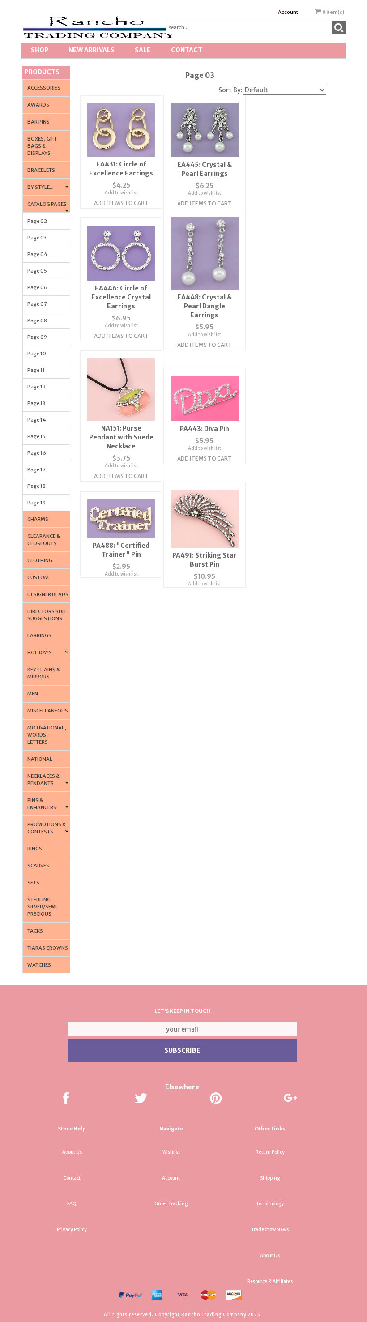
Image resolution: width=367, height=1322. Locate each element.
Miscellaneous (47, 711)
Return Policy (270, 1152)
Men (32, 694)
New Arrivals (91, 50)
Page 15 (36, 436)
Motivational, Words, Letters (46, 735)
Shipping (270, 1178)
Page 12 (36, 387)
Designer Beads (47, 594)
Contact (186, 50)
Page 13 (36, 403)
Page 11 (36, 370)
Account (288, 12)
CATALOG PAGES (47, 204)
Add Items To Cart (121, 203)
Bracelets (41, 170)
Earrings (39, 635)
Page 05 (37, 271)
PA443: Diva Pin (204, 429)
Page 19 (36, 502)
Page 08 (37, 320)
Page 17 (36, 469)
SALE (143, 50)
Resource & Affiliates (270, 1281)
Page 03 (37, 238)
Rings (34, 848)
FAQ (72, 1204)
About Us (72, 1152)
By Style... (40, 187)
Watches (39, 965)
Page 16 (36, 453)
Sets (33, 882)
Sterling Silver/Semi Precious (42, 906)
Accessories (43, 88)
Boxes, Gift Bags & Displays (42, 146)
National (39, 759)
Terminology (270, 1204)
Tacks (35, 931)
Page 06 (37, 287)
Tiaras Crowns (47, 948)
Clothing (39, 560)
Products (42, 72)
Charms (37, 519)
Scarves (38, 865)
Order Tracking (171, 1204)
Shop (39, 50)
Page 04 (37, 254)
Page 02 (37, 221)
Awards (38, 105)
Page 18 (36, 486)
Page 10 (36, 353)
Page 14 (36, 420)
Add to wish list (121, 193)
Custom (38, 577)
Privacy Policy (72, 1229)
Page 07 (37, 304)
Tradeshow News (270, 1229)
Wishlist (171, 1152)
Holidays (39, 652)
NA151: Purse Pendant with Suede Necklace (121, 437)
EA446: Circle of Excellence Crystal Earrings (121, 297)
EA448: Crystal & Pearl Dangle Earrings (204, 306)
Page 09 (37, 337)
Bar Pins (38, 122)
